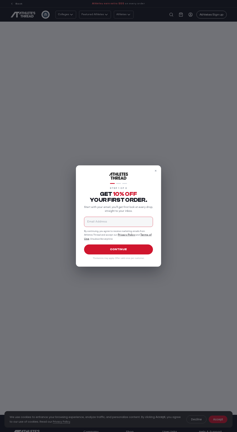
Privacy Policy (126, 235)
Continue (118, 249)
